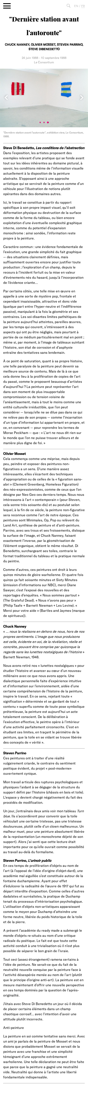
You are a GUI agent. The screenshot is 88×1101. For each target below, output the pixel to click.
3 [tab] (48, 122)
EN (76, 6)
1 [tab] (40, 122)
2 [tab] (44, 122)
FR (83, 6)
